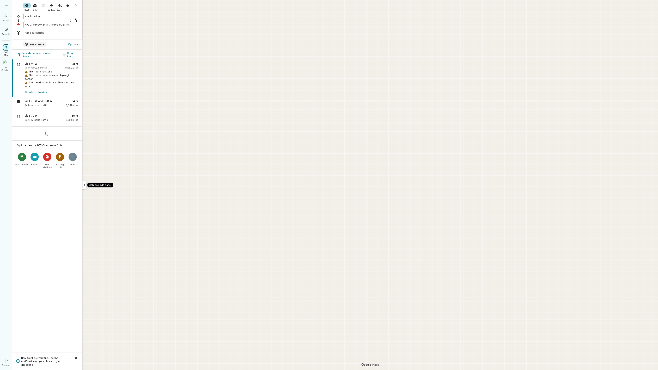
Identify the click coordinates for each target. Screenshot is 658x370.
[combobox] (47, 16)
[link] (47, 78)
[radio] (27, 6)
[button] (47, 104)
